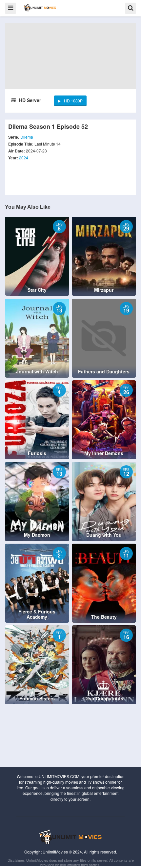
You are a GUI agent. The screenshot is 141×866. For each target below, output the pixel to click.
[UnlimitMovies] (40, 7)
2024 (23, 157)
